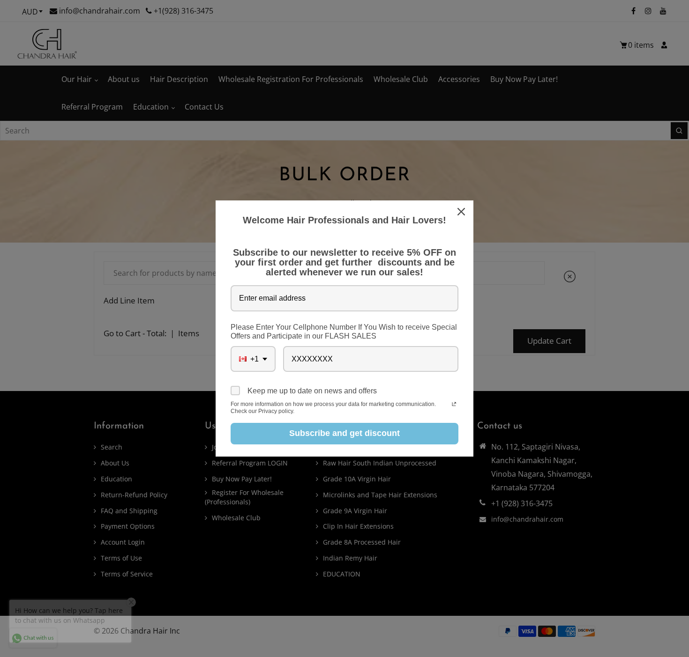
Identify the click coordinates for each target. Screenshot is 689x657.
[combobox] (253, 359)
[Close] (462, 211)
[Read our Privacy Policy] (453, 405)
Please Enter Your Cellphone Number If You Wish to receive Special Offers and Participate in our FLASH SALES (344, 331)
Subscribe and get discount (344, 433)
